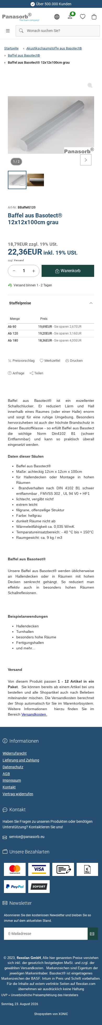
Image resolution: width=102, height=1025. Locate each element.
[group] (51, 125)
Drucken (76, 361)
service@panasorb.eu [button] (26, 837)
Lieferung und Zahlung (21, 760)
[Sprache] (57, 17)
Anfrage (18, 373)
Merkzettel (52, 361)
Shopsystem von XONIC (51, 1014)
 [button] (86, 160)
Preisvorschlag (24, 361)
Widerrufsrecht (15, 753)
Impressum (12, 780)
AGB (6, 774)
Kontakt (9, 787)
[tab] (10, 395)
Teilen (38, 373)
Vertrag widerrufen (18, 794)
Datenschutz (13, 767)
